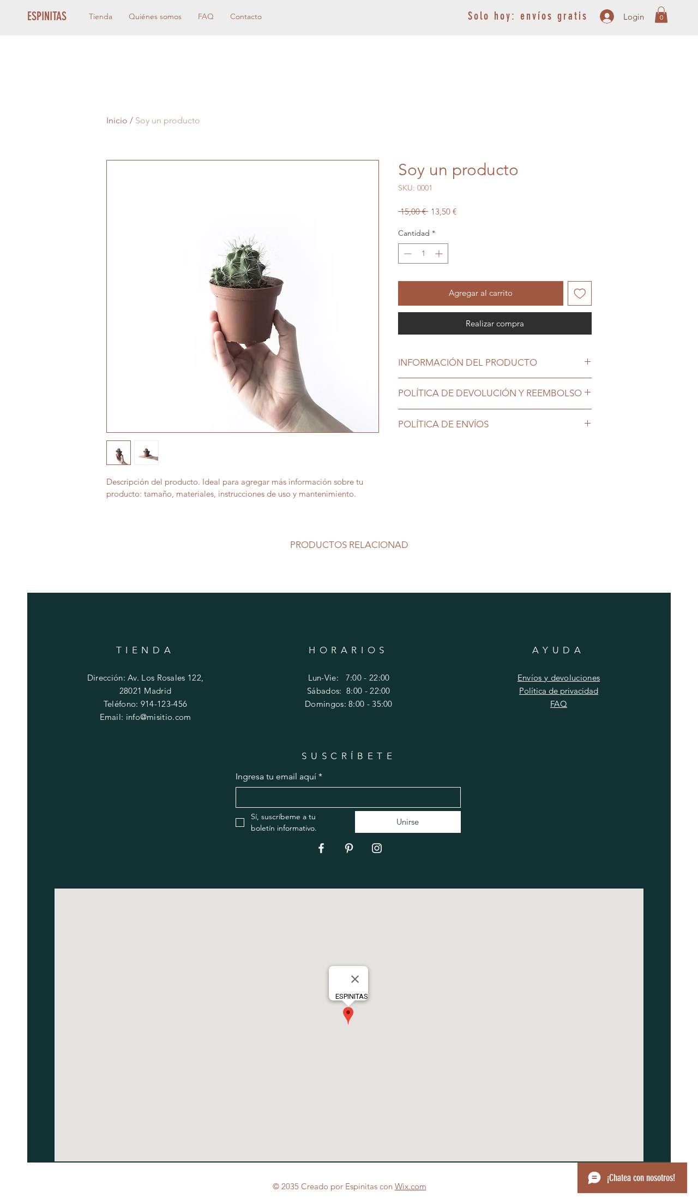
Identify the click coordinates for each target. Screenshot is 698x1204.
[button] (661, 15)
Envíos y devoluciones (559, 677)
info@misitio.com (158, 717)
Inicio (117, 120)
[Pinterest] (349, 848)
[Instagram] (376, 848)
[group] (349, 578)
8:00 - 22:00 (368, 691)
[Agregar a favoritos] (580, 293)
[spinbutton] (423, 253)
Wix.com (410, 1186)
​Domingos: (326, 704)
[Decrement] (406, 253)
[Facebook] (321, 848)
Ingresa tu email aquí (279, 776)
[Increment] (440, 253)
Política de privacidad (558, 691)
